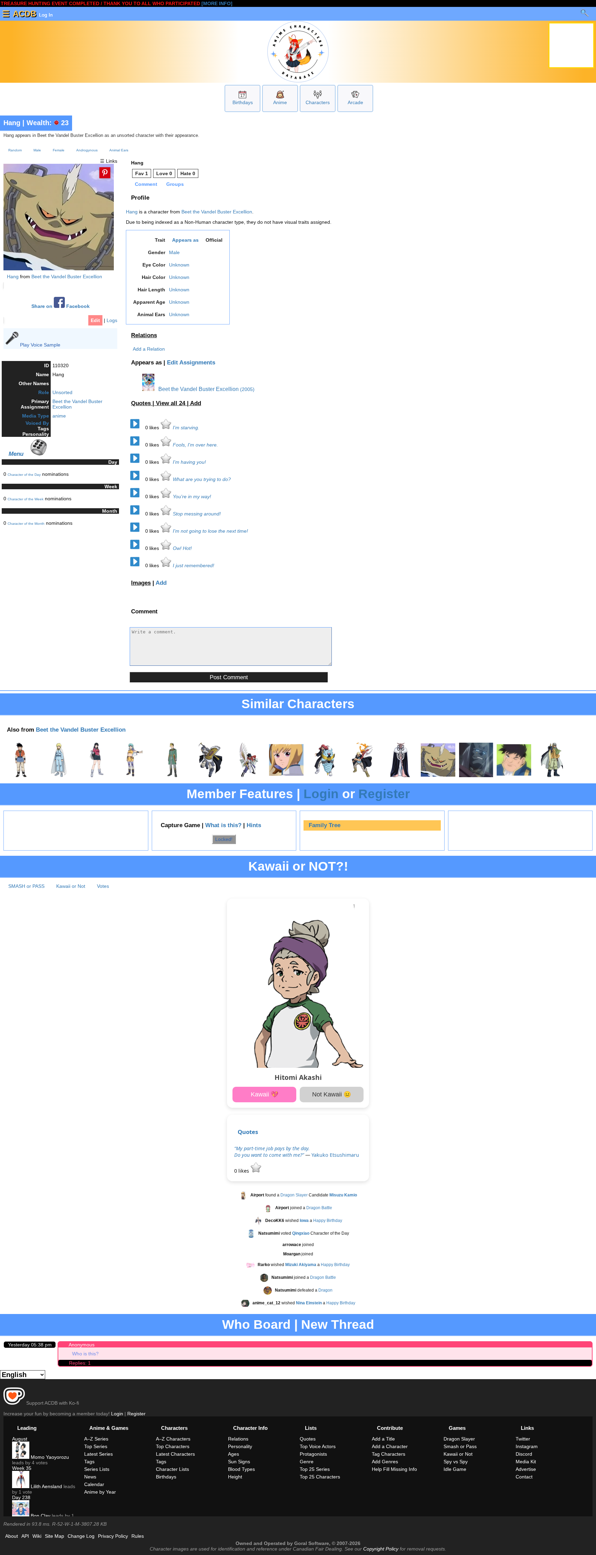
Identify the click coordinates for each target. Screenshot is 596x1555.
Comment (146, 184)
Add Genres (385, 1461)
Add (195, 403)
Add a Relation (149, 349)
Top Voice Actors (318, 1446)
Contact (524, 1476)
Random (15, 150)
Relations (144, 335)
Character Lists (172, 1469)
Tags (89, 1461)
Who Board (256, 1324)
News (90, 1476)
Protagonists (313, 1454)
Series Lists (96, 1469)
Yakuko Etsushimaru (335, 1155)
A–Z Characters (173, 1439)
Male (37, 150)
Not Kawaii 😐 (331, 1094)
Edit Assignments (191, 362)
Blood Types (241, 1469)
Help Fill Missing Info (394, 1469)
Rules (137, 1536)
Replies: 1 (80, 1363)
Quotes (248, 1132)
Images (141, 583)
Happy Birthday (327, 1220)
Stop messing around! (197, 513)
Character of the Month (26, 523)
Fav (141, 173)
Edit (95, 320)
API (25, 1536)
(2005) (247, 389)
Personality (240, 1446)
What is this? (223, 825)
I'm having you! (189, 462)
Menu (16, 453)
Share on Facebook (60, 306)
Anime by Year (100, 1492)
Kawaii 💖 (264, 1094)
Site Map (54, 1536)
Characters (318, 102)
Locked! (223, 839)
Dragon (325, 1290)
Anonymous (82, 1344)
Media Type (35, 416)
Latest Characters (175, 1454)
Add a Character (390, 1446)
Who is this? (85, 1353)
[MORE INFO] (216, 3)
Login (321, 794)
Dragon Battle (319, 1207)
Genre (307, 1461)
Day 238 (21, 1497)
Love (164, 173)
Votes (103, 886)
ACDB (24, 13)
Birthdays (242, 102)
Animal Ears (118, 150)
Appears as (185, 240)
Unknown (179, 265)
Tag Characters (388, 1454)
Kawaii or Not (70, 886)
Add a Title (383, 1439)
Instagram (527, 1446)
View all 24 (171, 403)
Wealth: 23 (48, 123)
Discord (524, 1454)
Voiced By (37, 423)
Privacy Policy (113, 1536)
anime (59, 416)
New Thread (337, 1324)
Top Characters (172, 1446)
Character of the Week (25, 499)
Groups (175, 184)
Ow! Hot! (182, 548)
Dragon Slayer (294, 1195)
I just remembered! (193, 565)
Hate (187, 173)
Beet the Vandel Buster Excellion (66, 276)
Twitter (523, 1439)
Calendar (94, 1484)
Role (43, 392)
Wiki (36, 1536)
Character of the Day (24, 474)
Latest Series (98, 1454)
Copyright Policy (380, 1549)
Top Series (95, 1446)
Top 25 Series (315, 1469)
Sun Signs (239, 1461)
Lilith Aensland (45, 1486)
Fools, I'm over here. (195, 445)
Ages (233, 1454)
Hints (254, 825)
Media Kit (526, 1461)
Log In (45, 15)
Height (235, 1476)
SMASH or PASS (26, 886)
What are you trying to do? (202, 479)
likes (152, 427)
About (11, 1536)
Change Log (81, 1536)
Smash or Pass (460, 1446)
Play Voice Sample (40, 345)
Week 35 (21, 1468)
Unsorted (62, 392)
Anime (280, 102)
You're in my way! (192, 496)
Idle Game (455, 1469)
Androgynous (87, 150)
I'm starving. (186, 427)
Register (384, 794)
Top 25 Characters (320, 1476)
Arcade (355, 102)
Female (58, 150)
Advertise (526, 1469)
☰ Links (108, 161)
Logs (112, 320)
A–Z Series (96, 1439)
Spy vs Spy (456, 1461)
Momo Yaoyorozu (49, 1457)
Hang (11, 123)
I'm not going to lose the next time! (210, 531)
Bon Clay (39, 1515)
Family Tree (324, 825)
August (19, 1439)
